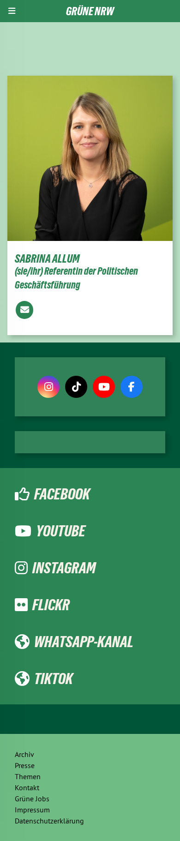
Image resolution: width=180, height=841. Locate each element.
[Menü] (11, 11)
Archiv (24, 754)
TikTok (53, 678)
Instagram (64, 568)
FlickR (51, 604)
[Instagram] (48, 387)
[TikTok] (76, 387)
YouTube (60, 531)
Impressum (32, 809)
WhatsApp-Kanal (83, 641)
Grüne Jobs (32, 798)
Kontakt (27, 787)
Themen (28, 776)
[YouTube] (104, 387)
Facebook (62, 494)
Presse (25, 765)
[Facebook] (131, 387)
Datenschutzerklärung (49, 820)
